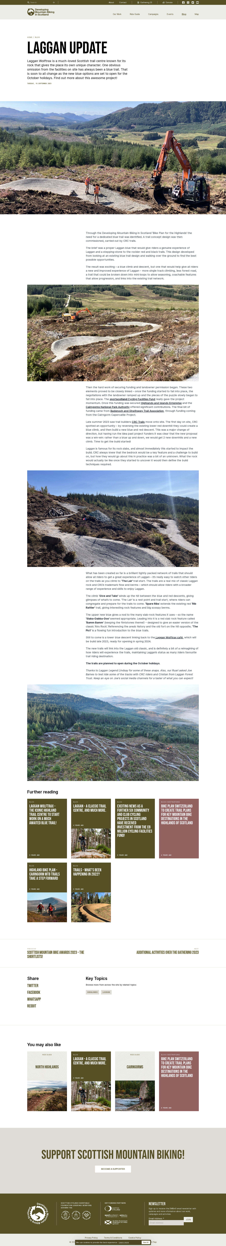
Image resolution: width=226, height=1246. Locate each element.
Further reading (42, 791)
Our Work (117, 14)
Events (170, 14)
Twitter (32, 986)
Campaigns (153, 14)
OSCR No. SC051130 (82, 1205)
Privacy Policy (91, 1238)
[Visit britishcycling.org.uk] (112, 1208)
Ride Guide (135, 14)
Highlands (92, 992)
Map (197, 14)
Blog (184, 14)
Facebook (33, 993)
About (111, 2)
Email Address (156, 1218)
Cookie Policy (134, 1238)
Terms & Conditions (113, 1238)
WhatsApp (34, 999)
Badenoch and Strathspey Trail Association (137, 410)
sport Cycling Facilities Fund (132, 399)
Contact (123, 2)
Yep (154, 1242)
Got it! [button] (146, 1242)
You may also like (44, 1044)
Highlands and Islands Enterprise (161, 403)
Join (188, 1219)
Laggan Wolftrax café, (169, 637)
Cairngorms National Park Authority (107, 407)
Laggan (106, 992)
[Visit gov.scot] (116, 1222)
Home (29, 37)
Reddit (31, 1006)
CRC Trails (138, 421)
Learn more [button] (124, 1242)
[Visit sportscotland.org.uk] (116, 1215)
